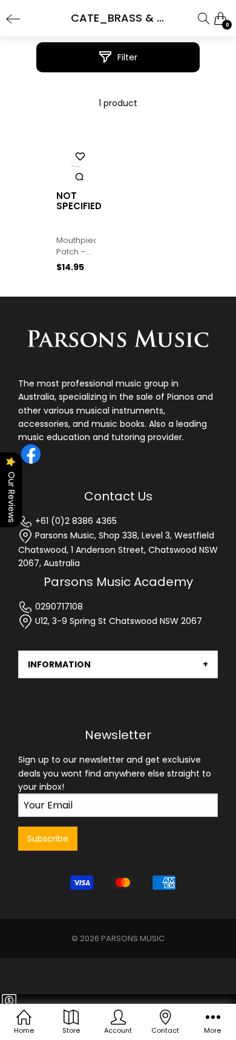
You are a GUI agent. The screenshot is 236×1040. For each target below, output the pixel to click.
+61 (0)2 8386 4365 (75, 521)
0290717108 (58, 606)
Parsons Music (133, 938)
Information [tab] (59, 664)
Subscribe (47, 839)
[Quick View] (80, 177)
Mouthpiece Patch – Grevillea (76, 246)
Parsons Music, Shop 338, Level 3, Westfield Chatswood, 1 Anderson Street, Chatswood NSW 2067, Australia (118, 549)
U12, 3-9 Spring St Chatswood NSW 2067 (117, 621)
